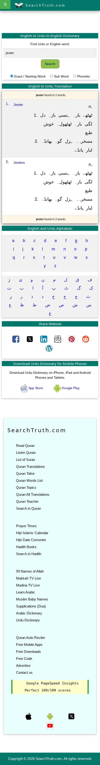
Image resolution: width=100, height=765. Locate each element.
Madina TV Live (28, 585)
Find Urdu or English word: (50, 44)
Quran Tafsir (25, 473)
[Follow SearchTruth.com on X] (71, 716)
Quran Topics (26, 487)
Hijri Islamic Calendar (32, 533)
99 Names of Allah (30, 571)
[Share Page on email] (58, 339)
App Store (36, 388)
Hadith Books (26, 547)
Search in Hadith (28, 554)
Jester (18, 105)
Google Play (70, 388)
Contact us (24, 672)
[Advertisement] (50, 21)
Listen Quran (26, 453)
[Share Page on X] (30, 339)
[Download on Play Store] (50, 716)
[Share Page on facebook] (16, 339)
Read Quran (25, 446)
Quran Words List (29, 480)
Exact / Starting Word (29, 76)
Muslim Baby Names (32, 599)
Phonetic (83, 76)
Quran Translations (30, 466)
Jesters (19, 163)
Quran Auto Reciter (30, 638)
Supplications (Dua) (31, 606)
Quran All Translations (32, 494)
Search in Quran (28, 508)
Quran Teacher (27, 501)
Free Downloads (28, 652)
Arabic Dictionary (29, 613)
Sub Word (61, 76)
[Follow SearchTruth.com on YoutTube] (50, 725)
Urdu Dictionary (28, 620)
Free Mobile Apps (29, 645)
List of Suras (25, 460)
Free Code (24, 659)
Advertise (23, 665)
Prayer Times (26, 526)
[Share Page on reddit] (85, 339)
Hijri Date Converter (31, 540)
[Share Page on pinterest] (72, 339)
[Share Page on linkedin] (44, 339)
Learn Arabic (25, 592)
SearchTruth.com (44, 5)
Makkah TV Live (28, 578)
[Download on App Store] (29, 716)
